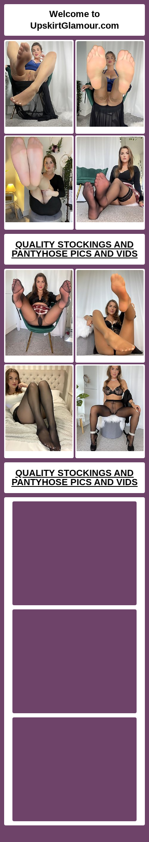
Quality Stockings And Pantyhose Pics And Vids (75, 249)
